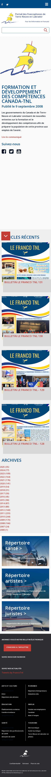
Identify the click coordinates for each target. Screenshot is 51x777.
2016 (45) (4, 496)
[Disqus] (25, 196)
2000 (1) (4, 529)
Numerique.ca (18, 773)
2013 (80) (4, 506)
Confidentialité (15, 763)
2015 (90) (4, 500)
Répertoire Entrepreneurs (37, 691)
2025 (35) (4, 467)
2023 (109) (5, 473)
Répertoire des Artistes (10, 697)
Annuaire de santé (8, 737)
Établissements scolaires (11, 709)
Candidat (31, 712)
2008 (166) (5, 523)
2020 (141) (5, 483)
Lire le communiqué (11, 137)
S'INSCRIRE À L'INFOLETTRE (17, 647)
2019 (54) (4, 486)
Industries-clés (33, 694)
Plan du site (35, 763)
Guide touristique (34, 731)
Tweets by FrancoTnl (12, 672)
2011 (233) (5, 513)
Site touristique (33, 728)
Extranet (25, 763)
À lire (3, 694)
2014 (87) (4, 503)
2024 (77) (4, 470)
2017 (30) (4, 493)
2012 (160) (5, 510)
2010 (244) (5, 516)
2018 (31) (4, 490)
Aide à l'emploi (33, 715)
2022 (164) (5, 476)
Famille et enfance (8, 712)
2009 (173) (5, 519)
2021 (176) (5, 480)
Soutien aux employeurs (37, 709)
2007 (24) (4, 526)
